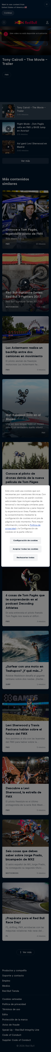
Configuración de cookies (25, 540)
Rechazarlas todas (25, 557)
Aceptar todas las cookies (25, 549)
